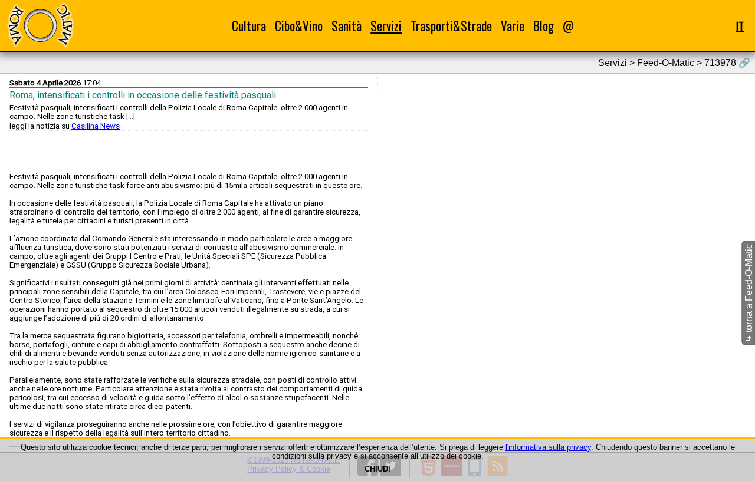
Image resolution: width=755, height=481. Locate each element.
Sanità (346, 26)
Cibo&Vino (299, 26)
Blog (543, 26)
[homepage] (40, 25)
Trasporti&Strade (451, 26)
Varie (512, 26)
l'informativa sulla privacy (548, 447)
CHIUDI (377, 468)
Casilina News (95, 125)
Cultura (249, 26)
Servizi (386, 26)
